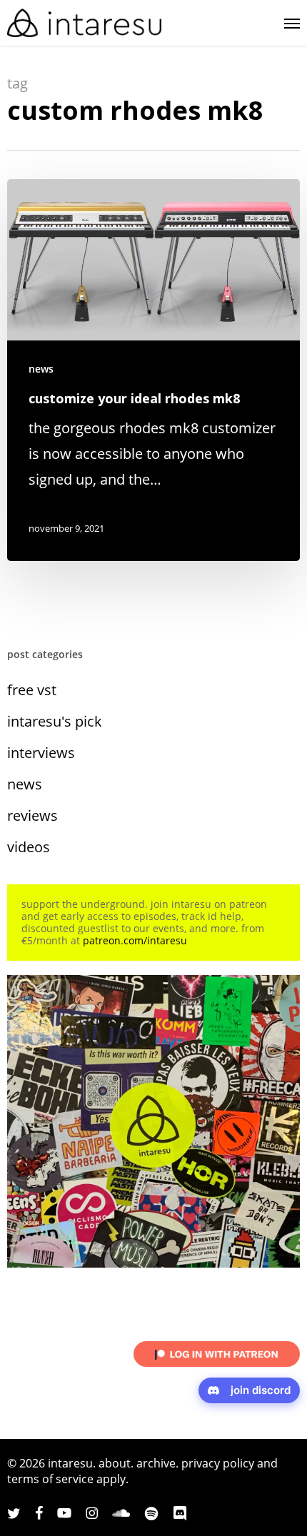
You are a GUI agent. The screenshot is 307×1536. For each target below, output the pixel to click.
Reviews (32, 815)
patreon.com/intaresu (135, 940)
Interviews (41, 752)
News (41, 368)
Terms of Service (50, 1479)
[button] (292, 23)
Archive (156, 1463)
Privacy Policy (217, 1463)
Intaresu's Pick (54, 721)
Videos (28, 847)
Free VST (31, 689)
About (115, 1463)
